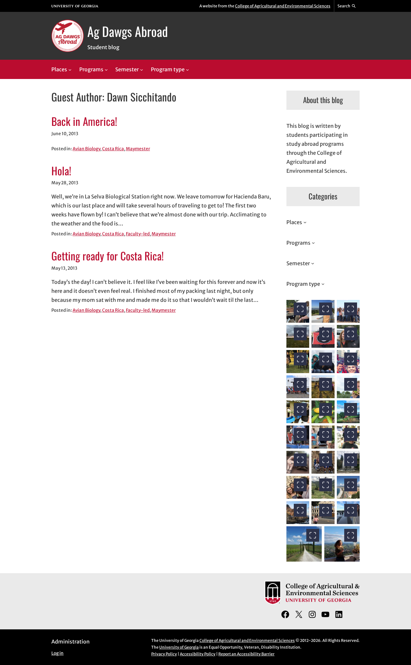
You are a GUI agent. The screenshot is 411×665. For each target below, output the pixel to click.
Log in (57, 653)
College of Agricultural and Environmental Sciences (282, 6)
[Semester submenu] (141, 69)
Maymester (138, 149)
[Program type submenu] (187, 69)
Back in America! (84, 121)
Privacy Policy (164, 654)
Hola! (61, 170)
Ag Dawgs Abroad (127, 31)
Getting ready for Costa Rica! (107, 255)
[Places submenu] (70, 69)
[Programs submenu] (106, 69)
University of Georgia (179, 647)
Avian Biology (86, 149)
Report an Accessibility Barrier (246, 654)
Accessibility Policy (197, 654)
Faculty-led (138, 234)
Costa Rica (113, 149)
